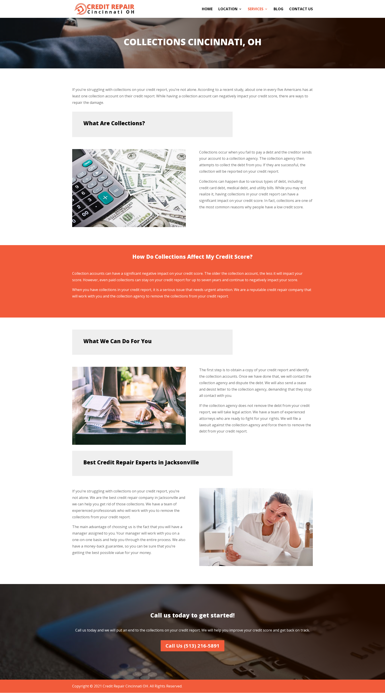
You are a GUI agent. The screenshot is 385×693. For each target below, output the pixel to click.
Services (255, 9)
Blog (278, 9)
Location (228, 9)
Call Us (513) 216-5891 (192, 645)
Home (207, 9)
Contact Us (301, 9)
